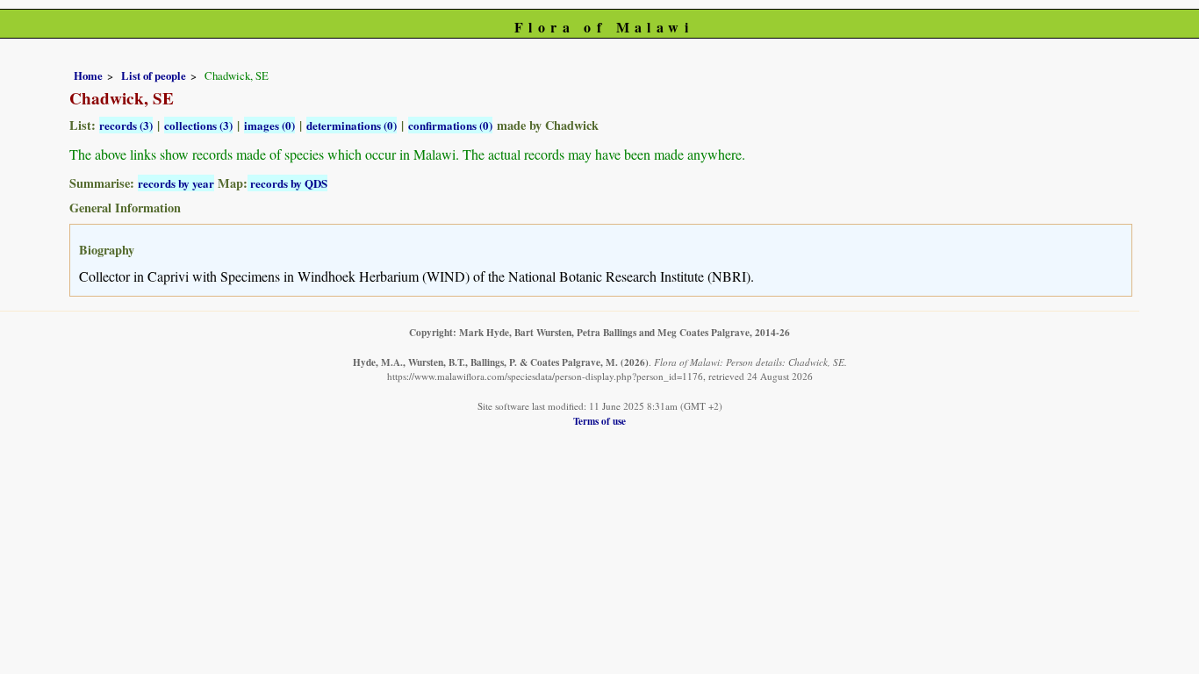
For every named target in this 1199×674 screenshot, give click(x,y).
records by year (176, 183)
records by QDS (287, 183)
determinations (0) (351, 125)
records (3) (126, 125)
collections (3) (198, 125)
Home (88, 75)
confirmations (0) (450, 125)
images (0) (269, 125)
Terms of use (599, 420)
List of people (153, 75)
